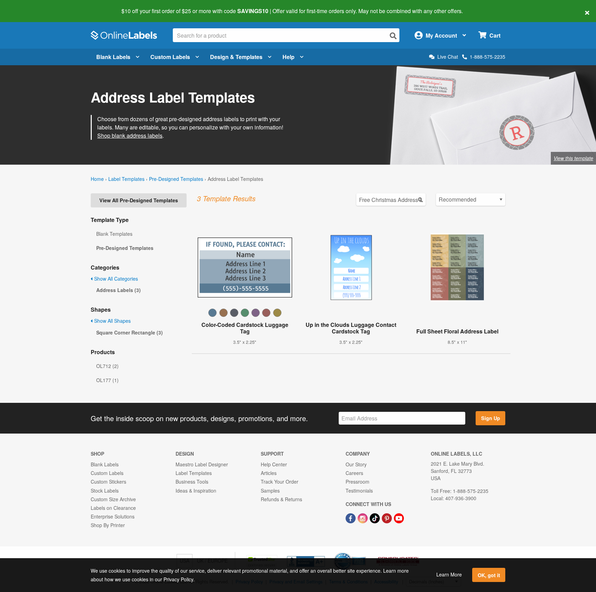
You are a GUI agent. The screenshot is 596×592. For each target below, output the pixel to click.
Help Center (274, 464)
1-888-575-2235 (487, 56)
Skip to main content (25, 6)
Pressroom (357, 481)
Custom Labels (170, 57)
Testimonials (359, 490)
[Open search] (393, 35)
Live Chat (447, 56)
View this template (573, 158)
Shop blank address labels (129, 135)
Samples (270, 490)
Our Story (356, 464)
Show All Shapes (112, 320)
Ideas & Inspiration (196, 490)
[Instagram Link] (363, 517)
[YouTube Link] (399, 517)
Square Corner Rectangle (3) (129, 332)
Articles (269, 472)
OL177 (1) (107, 380)
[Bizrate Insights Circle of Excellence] (363, 553)
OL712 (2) (107, 365)
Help (288, 57)
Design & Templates (236, 57)
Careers (354, 472)
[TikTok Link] (375, 517)
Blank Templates (114, 233)
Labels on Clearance (113, 507)
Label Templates (126, 178)
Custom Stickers (108, 481)
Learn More (449, 574)
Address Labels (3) (118, 290)
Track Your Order (279, 481)
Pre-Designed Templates (176, 178)
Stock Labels (105, 490)
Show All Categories (115, 278)
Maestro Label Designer (202, 464)
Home (97, 178)
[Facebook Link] (351, 517)
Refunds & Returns (281, 499)
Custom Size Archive (113, 499)
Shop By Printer (108, 525)
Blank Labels (113, 57)
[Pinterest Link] (387, 517)
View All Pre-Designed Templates (138, 200)
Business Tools (192, 481)
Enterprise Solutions (113, 516)
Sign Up (490, 418)
